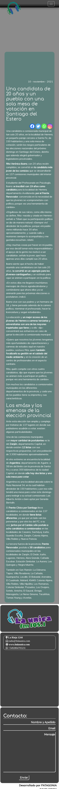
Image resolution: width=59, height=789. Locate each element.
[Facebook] (32, 126)
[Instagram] (50, 126)
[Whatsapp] (44, 126)
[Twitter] (38, 126)
